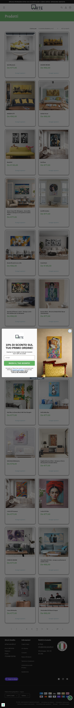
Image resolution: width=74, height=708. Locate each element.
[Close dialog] (69, 331)
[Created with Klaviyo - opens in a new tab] (37, 378)
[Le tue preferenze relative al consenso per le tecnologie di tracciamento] (3, 705)
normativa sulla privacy (18, 369)
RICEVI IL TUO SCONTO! (19, 363)
